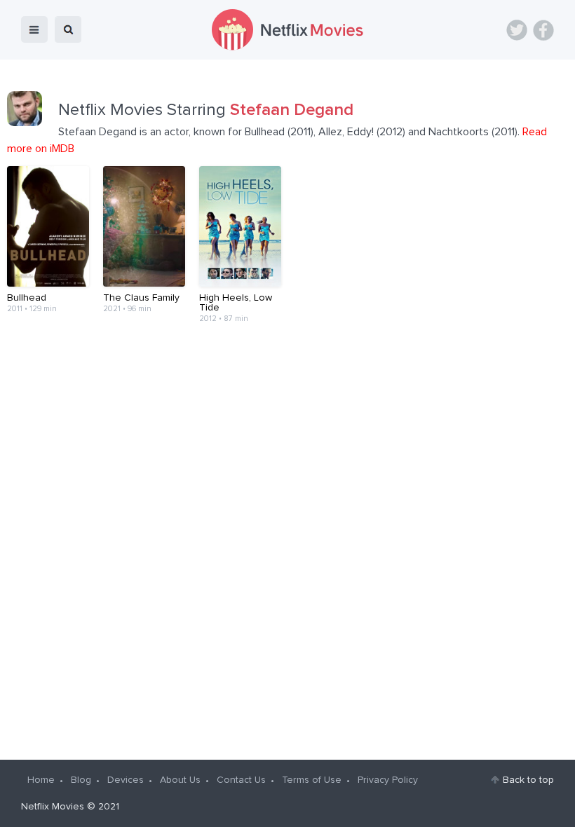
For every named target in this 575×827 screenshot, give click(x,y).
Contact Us (241, 780)
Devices (125, 780)
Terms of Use (311, 780)
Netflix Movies (52, 807)
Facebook (543, 30)
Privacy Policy (388, 780)
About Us (180, 780)
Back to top (528, 780)
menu (34, 29)
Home (41, 780)
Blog (81, 780)
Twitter (516, 30)
